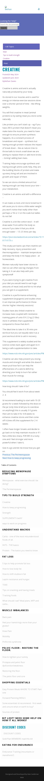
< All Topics (9, 46)
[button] (22, 473)
